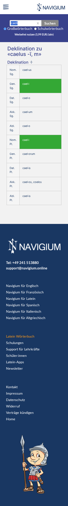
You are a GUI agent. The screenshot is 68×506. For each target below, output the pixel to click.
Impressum (14, 393)
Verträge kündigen (20, 413)
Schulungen (14, 343)
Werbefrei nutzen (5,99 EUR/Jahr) (34, 34)
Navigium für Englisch (22, 286)
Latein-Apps (15, 362)
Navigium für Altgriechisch (25, 318)
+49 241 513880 (25, 262)
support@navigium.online (26, 268)
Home (10, 419)
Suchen (50, 23)
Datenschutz (15, 400)
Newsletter (14, 368)
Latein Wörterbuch (20, 336)
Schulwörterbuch (50, 29)
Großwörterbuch (19, 29)
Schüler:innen (16, 356)
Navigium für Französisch (25, 292)
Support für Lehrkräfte (23, 349)
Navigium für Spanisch (22, 305)
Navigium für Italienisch (23, 311)
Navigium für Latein (20, 299)
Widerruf (13, 406)
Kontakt (12, 387)
